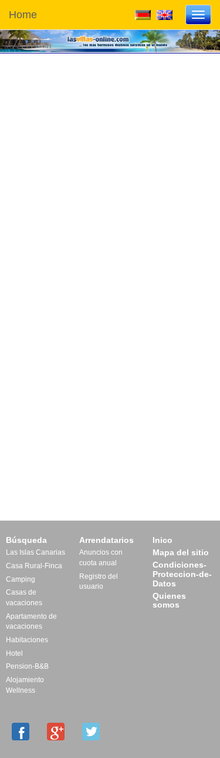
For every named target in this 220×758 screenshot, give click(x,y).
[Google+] (56, 731)
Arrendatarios (106, 540)
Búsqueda (26, 540)
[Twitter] (91, 731)
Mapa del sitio (181, 552)
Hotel (14, 653)
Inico (162, 540)
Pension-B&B (27, 666)
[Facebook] (20, 731)
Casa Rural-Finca (34, 566)
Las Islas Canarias (35, 552)
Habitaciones (27, 640)
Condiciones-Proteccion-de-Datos (182, 574)
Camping (20, 579)
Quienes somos (169, 600)
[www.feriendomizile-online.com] (143, 14)
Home (23, 15)
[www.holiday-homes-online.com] (164, 14)
